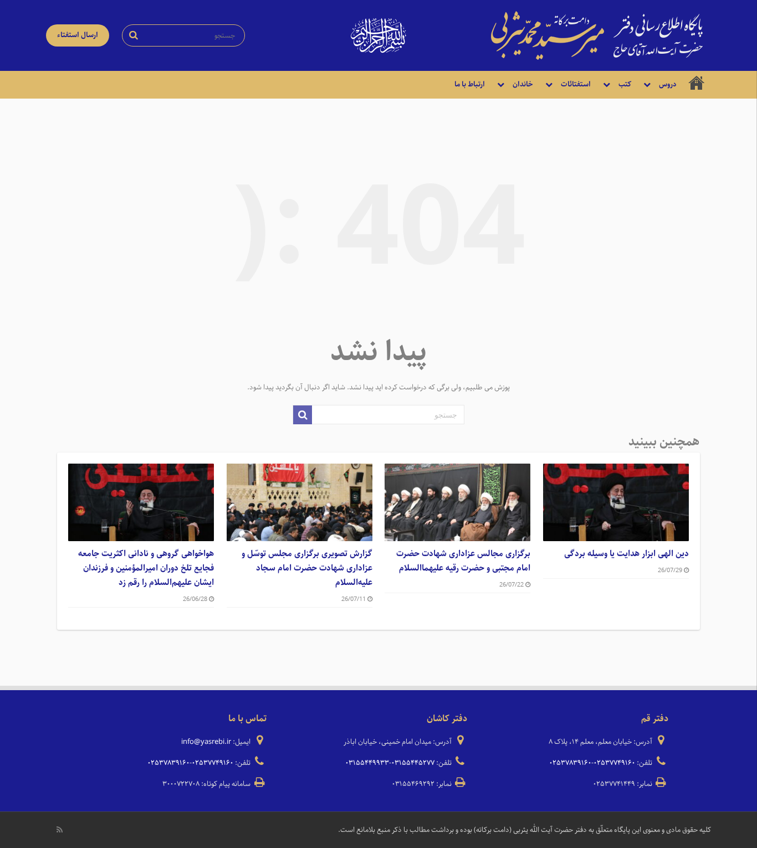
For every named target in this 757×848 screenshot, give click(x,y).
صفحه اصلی (696, 85)
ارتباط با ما (469, 84)
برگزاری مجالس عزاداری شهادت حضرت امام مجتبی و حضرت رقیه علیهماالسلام (463, 561)
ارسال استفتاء (77, 35)
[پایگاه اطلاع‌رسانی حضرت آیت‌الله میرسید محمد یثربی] (597, 34)
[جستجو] (302, 414)
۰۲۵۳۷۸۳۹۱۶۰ (570, 763)
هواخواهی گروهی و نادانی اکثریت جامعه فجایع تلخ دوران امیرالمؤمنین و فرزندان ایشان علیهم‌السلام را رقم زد (146, 568)
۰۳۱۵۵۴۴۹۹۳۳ (367, 763)
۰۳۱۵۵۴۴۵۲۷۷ (412, 763)
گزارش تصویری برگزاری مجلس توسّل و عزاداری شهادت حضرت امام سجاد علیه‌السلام (307, 568)
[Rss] (59, 829)
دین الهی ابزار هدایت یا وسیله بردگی (626, 554)
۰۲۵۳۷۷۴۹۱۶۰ (614, 763)
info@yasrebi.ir (206, 742)
